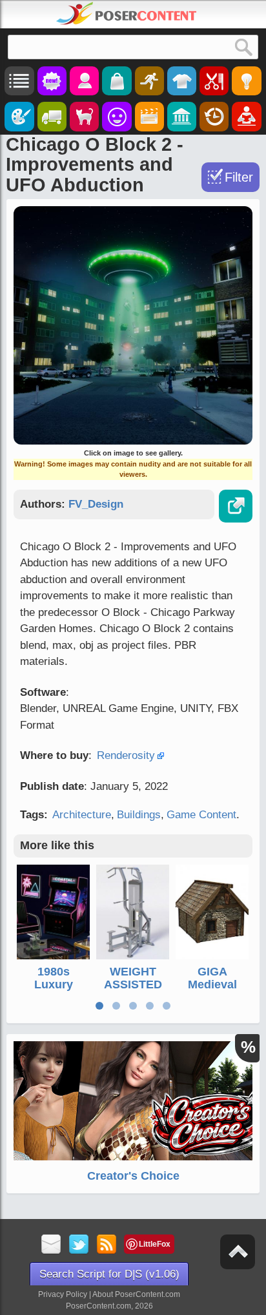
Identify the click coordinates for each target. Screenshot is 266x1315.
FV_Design (95, 504)
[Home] (126, 13)
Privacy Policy (62, 1294)
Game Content (201, 815)
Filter (239, 177)
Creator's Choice (133, 1175)
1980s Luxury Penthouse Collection (53, 990)
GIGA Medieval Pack (212, 984)
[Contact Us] (51, 1245)
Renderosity (126, 755)
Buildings (139, 815)
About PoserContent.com (136, 1294)
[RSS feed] (107, 1245)
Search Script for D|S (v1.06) (109, 1274)
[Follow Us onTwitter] (79, 1245)
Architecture (81, 815)
